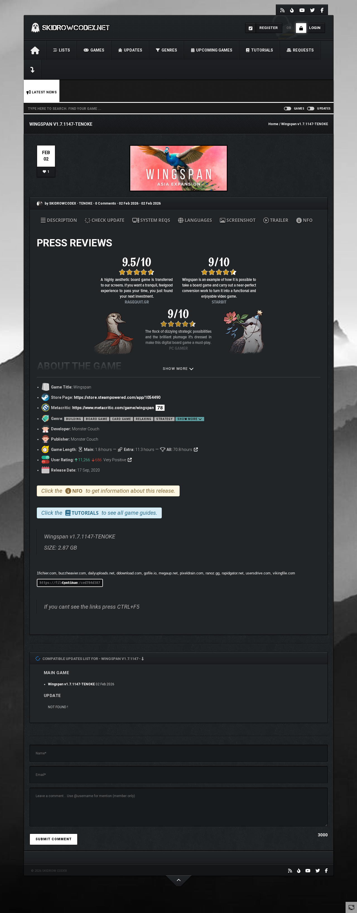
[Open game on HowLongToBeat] (196, 449)
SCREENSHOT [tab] (240, 220)
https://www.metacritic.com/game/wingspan (113, 407)
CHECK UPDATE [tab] (107, 220)
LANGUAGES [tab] (198, 220)
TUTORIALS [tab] (84, 513)
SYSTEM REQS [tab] (154, 220)
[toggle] (351, 907)
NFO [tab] (307, 220)
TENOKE (86, 203)
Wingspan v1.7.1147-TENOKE (71, 684)
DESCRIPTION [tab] (61, 220)
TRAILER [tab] (278, 220)
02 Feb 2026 (128, 203)
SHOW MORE (176, 368)
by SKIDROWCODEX (60, 203)
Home (273, 124)
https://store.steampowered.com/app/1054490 (117, 397)
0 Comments (105, 203)
